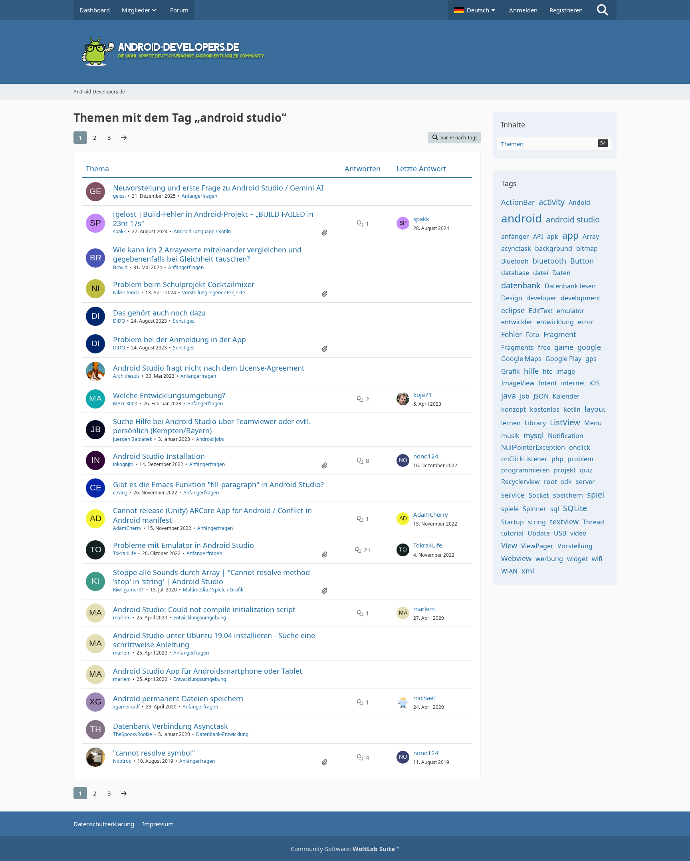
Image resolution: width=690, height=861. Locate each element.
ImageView (518, 383)
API (538, 236)
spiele (510, 508)
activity (552, 201)
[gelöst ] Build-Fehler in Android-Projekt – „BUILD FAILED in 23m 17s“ (213, 218)
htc (547, 371)
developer (541, 298)
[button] (475, 10)
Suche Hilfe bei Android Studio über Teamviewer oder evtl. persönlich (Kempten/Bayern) (211, 426)
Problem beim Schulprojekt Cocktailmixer (183, 284)
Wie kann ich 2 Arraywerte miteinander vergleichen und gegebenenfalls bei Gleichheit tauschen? (207, 254)
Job (524, 396)
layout (595, 409)
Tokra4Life (124, 553)
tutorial (512, 533)
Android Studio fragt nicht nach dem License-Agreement (209, 368)
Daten (561, 272)
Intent (548, 383)
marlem (122, 617)
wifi (597, 558)
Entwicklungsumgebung (199, 617)
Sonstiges (183, 320)
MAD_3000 (125, 403)
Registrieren (566, 10)
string (537, 522)
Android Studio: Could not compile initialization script (204, 609)
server (585, 481)
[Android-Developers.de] (345, 52)
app (570, 235)
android (521, 218)
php (557, 458)
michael (424, 698)
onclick (579, 447)
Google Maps (521, 358)
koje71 (422, 395)
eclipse (513, 310)
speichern (568, 495)
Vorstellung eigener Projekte (213, 292)
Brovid (120, 267)
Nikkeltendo (126, 292)
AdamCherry (127, 528)
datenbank (521, 285)
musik (510, 435)
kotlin (572, 409)
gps (591, 358)
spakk (119, 231)
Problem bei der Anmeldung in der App (179, 339)
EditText (541, 310)
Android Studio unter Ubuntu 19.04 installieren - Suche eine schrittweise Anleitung (214, 640)
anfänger (515, 236)
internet (573, 383)
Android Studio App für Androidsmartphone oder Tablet (207, 671)
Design (511, 298)
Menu (593, 423)
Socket (539, 495)
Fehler (511, 334)
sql (554, 508)
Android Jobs (210, 439)
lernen (511, 423)
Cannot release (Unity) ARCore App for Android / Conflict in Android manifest (212, 515)
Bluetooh (515, 261)
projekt (565, 470)
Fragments (517, 347)
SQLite (575, 508)
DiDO (119, 320)
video (578, 533)
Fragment (559, 334)
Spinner (534, 508)
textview (564, 521)
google (589, 347)
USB (560, 533)
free (544, 347)
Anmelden (523, 10)
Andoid (579, 202)
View (509, 545)
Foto (532, 334)
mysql (533, 435)
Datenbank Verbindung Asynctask (170, 726)
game (563, 347)
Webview (516, 558)
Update (538, 533)
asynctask (516, 248)
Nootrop (122, 761)
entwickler (517, 321)
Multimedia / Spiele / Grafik (213, 589)
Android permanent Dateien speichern (178, 698)
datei (540, 272)
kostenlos (544, 409)
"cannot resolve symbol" (154, 753)
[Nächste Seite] (124, 137)
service (513, 495)
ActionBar (518, 202)
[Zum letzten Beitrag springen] (403, 223)
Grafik (510, 371)
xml (527, 570)
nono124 (425, 456)
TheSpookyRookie (132, 734)
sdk (566, 481)
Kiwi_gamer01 (128, 589)
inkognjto (123, 464)
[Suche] (603, 10)
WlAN (509, 571)
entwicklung (555, 321)
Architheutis (126, 376)
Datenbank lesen (570, 286)
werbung (549, 558)
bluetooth (549, 261)
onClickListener (524, 458)
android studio (573, 219)
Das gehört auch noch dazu (159, 312)
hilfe (531, 371)
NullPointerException (533, 447)
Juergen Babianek (132, 439)
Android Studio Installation (159, 456)
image (565, 371)
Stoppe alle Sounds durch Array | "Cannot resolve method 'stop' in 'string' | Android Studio (211, 576)
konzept (513, 409)
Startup (512, 522)
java (508, 395)
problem (580, 458)
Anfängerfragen (199, 195)
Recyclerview (520, 481)
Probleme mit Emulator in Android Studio (183, 545)
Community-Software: (345, 849)
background (553, 248)
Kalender (566, 396)
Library (535, 423)
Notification (565, 435)
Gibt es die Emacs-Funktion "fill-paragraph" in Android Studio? (218, 484)
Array (591, 236)
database (515, 272)
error (586, 321)
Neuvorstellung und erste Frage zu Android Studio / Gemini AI (218, 187)
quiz (586, 470)
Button (582, 261)
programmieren (525, 470)
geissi (119, 195)
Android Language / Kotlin (202, 231)
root (550, 481)
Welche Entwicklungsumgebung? (169, 395)
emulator (571, 310)
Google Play (563, 358)
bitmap (587, 248)
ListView (565, 422)
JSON (541, 396)
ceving (120, 492)
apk (552, 236)
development (581, 298)
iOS (594, 383)
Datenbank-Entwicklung (222, 734)
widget (577, 558)
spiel (595, 494)
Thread (593, 522)
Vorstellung (575, 546)
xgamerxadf (126, 706)
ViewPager (537, 546)
